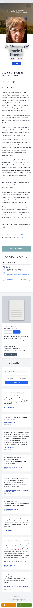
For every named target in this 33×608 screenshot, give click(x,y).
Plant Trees (23, 279)
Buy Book (16, 332)
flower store (20, 237)
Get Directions (10, 279)
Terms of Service (21, 601)
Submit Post (16, 382)
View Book (8, 332)
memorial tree (21, 235)
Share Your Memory (10, 355)
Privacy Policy (12, 601)
